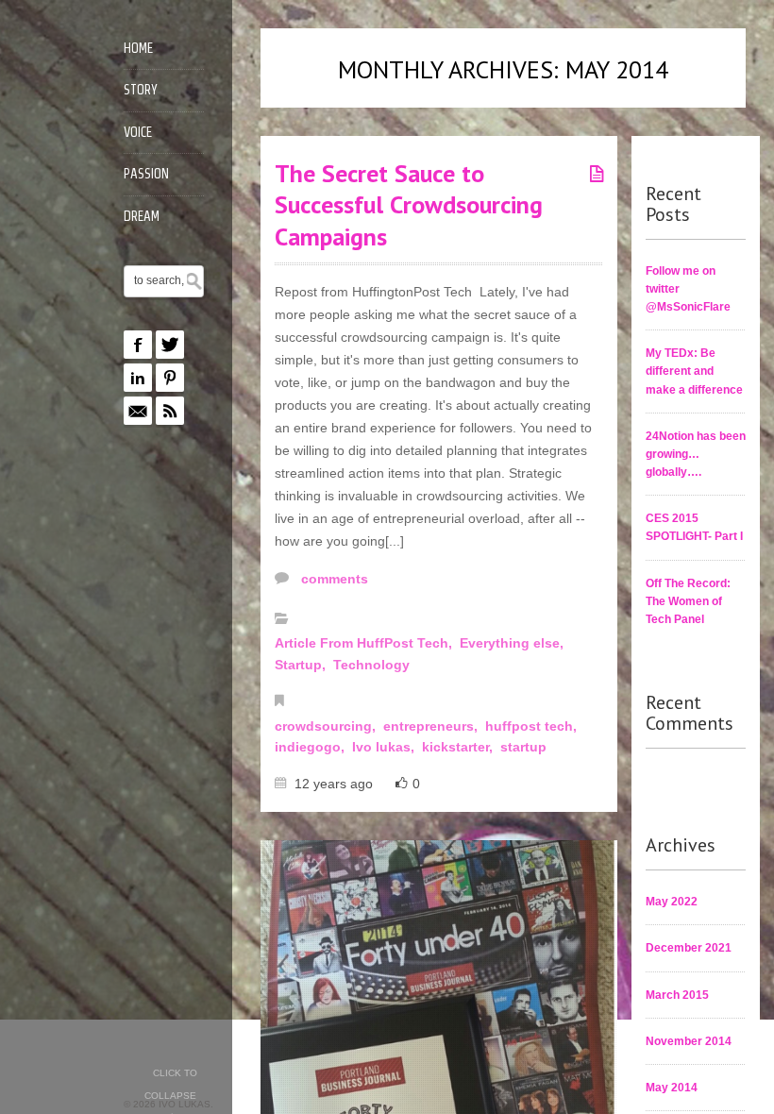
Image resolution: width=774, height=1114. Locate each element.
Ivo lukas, (385, 746)
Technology (371, 664)
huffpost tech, (532, 726)
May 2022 (672, 901)
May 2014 (672, 1087)
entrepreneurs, (432, 726)
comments (332, 578)
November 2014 (689, 1041)
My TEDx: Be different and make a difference (694, 371)
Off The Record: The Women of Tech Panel (688, 601)
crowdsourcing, (327, 726)
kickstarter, (459, 746)
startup (523, 746)
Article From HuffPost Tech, (365, 642)
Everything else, (513, 642)
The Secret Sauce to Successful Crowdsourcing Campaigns (409, 205)
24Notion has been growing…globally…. (696, 454)
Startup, (302, 664)
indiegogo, (311, 746)
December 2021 (689, 947)
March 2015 (677, 995)
